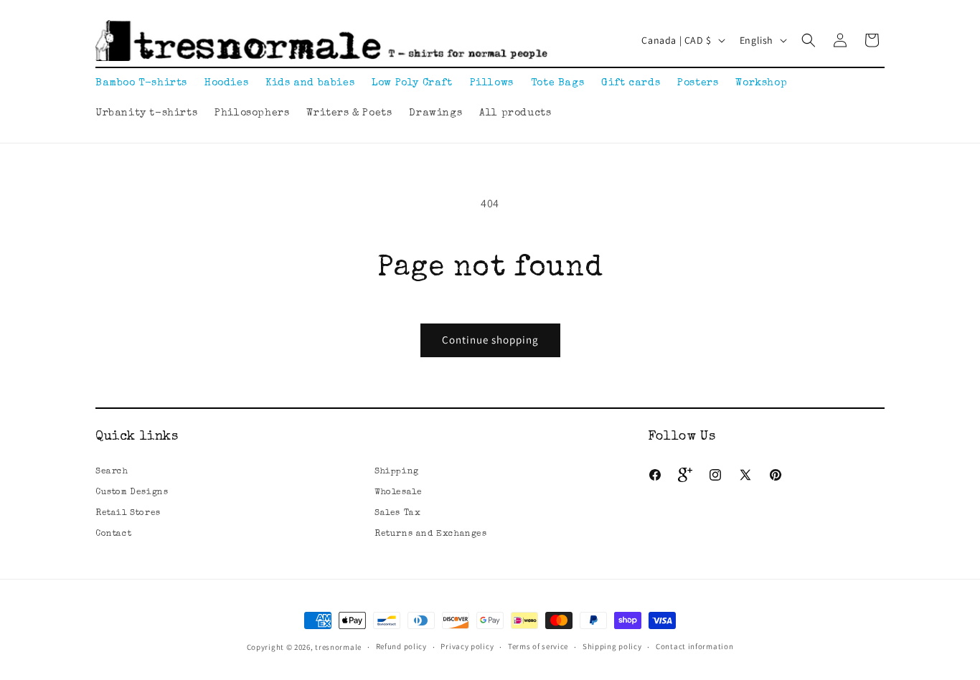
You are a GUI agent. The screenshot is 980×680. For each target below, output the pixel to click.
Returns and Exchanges (430, 534)
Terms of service (538, 646)
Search (111, 472)
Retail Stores (128, 513)
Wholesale (398, 492)
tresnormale (338, 647)
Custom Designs (131, 492)
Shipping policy (612, 646)
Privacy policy (467, 646)
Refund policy (401, 646)
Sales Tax (397, 513)
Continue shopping (490, 339)
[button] (808, 40)
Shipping (396, 472)
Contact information (694, 646)
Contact (113, 534)
